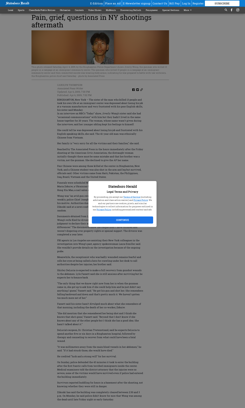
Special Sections (170, 10)
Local (10, 10)
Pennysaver (152, 10)
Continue (122, 219)
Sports (21, 10)
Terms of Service (131, 197)
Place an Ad (113, 3)
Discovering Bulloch (130, 10)
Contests (79, 10)
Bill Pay (174, 3)
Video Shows (94, 10)
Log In (186, 3)
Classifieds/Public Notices (42, 10)
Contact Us (160, 3)
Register (198, 3)
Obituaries (65, 10)
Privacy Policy (141, 200)
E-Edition (96, 3)
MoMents (111, 10)
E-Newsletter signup (136, 3)
